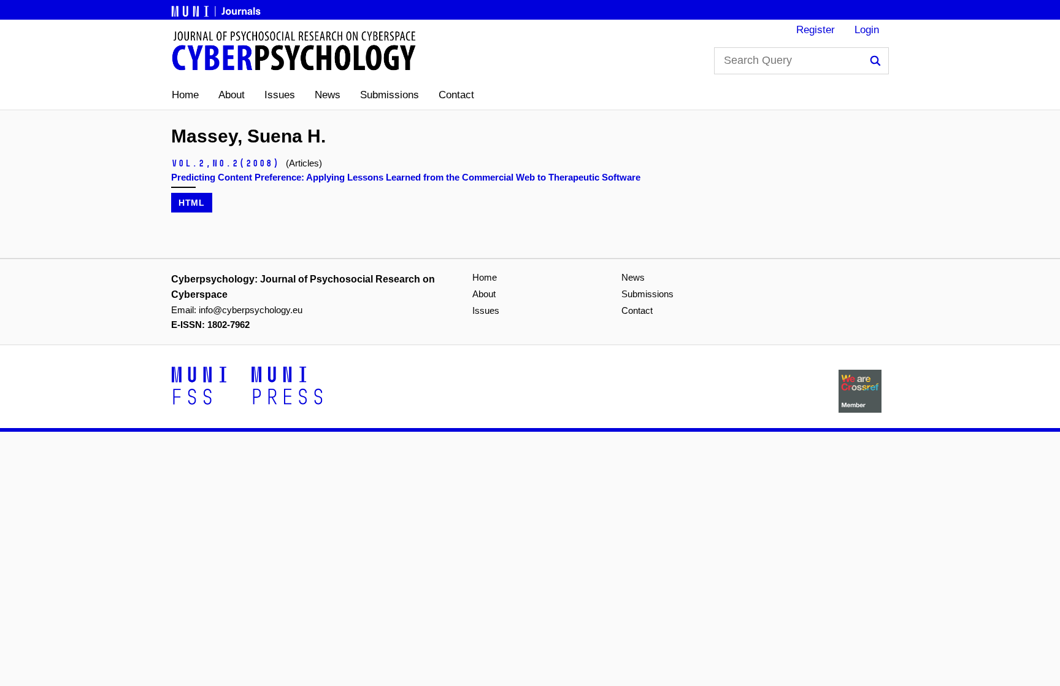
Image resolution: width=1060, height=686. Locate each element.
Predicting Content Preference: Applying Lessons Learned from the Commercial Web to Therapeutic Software (405, 177)
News (327, 95)
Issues (279, 95)
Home (185, 95)
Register (815, 30)
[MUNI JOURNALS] (217, 9)
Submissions (389, 95)
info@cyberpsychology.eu (250, 310)
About (231, 95)
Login (867, 30)
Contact (456, 95)
